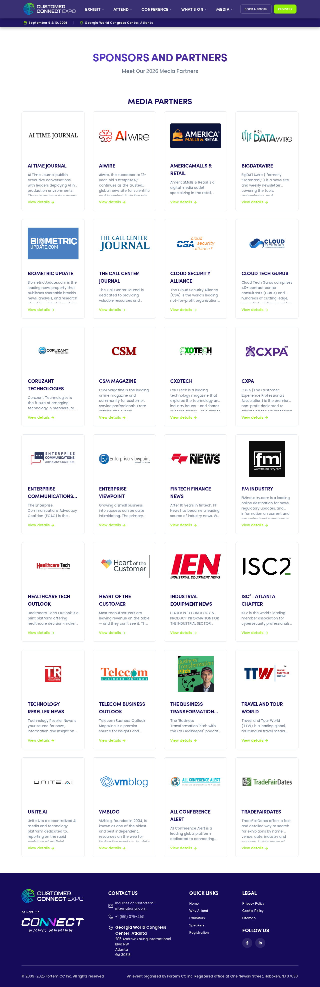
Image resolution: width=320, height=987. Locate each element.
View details (39, 202)
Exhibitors (197, 917)
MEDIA (222, 9)
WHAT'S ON (192, 9)
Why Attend (198, 910)
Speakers (196, 925)
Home (194, 903)
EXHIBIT (92, 9)
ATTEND (121, 9)
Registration (199, 932)
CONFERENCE (155, 9)
